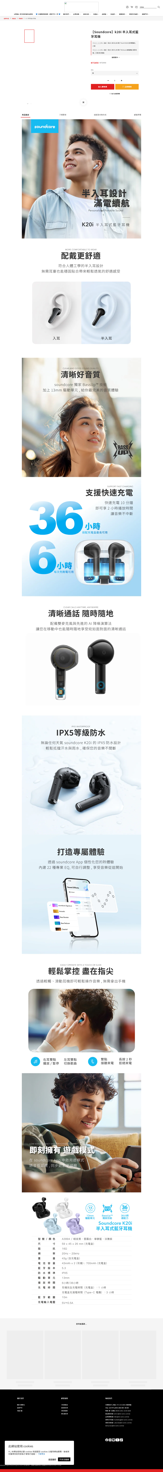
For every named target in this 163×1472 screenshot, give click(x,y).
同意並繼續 (64, 1459)
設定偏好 (52, 1459)
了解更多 (41, 1453)
